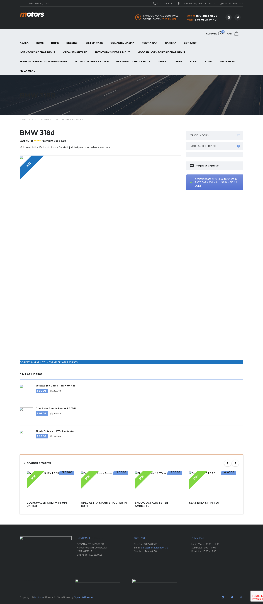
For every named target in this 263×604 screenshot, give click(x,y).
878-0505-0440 (205, 19)
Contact (190, 42)
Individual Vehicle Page (92, 61)
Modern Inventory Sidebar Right (161, 52)
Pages (162, 61)
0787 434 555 (150, 544)
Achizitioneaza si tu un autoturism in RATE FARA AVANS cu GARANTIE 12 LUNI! (216, 182)
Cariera (170, 42)
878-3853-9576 (206, 16)
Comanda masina (122, 42)
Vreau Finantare (75, 52)
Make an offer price (204, 145)
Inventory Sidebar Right (37, 52)
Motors (38, 597)
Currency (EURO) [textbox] (34, 3)
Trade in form (200, 135)
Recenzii (72, 42)
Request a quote (207, 165)
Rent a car (149, 42)
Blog (193, 61)
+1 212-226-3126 (164, 3)
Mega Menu (227, 61)
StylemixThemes (83, 597)
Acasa (24, 42)
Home (40, 42)
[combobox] (36, 3)
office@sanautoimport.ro (154, 547)
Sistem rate (94, 42)
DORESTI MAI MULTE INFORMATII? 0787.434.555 (49, 362)
